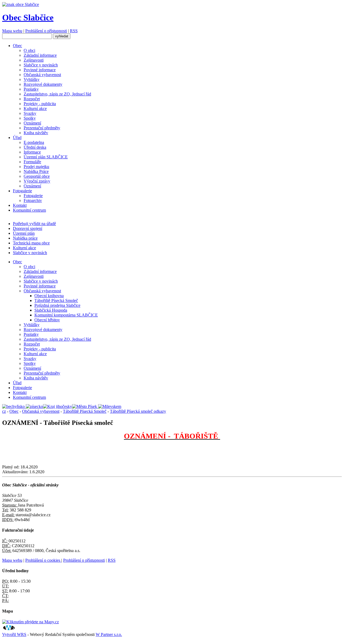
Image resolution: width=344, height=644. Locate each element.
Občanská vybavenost (42, 74)
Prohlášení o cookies (43, 560)
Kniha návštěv (36, 132)
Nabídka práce (25, 238)
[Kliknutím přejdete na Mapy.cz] (30, 622)
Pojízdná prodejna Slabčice (57, 305)
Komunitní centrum (29, 210)
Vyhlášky (32, 79)
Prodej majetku (36, 166)
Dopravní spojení (27, 228)
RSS (74, 31)
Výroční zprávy (37, 181)
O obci (29, 50)
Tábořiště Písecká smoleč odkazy (138, 411)
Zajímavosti (34, 60)
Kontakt (20, 205)
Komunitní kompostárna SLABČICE (66, 315)
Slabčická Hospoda (50, 310)
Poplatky (31, 89)
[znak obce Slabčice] (20, 4)
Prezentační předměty (42, 128)
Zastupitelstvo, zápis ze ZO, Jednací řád (57, 94)
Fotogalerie (22, 190)
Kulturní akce (35, 108)
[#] (14, 406)
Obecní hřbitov (47, 320)
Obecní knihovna (49, 295)
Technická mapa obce (31, 243)
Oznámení (32, 123)
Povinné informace (40, 69)
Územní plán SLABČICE (46, 157)
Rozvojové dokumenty (43, 84)
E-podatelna (34, 142)
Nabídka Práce (36, 171)
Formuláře (32, 161)
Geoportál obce (37, 176)
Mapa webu (12, 31)
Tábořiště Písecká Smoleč (56, 300)
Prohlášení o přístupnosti (46, 31)
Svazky (30, 113)
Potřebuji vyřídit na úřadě (34, 223)
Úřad (17, 137)
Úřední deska (35, 147)
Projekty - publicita (40, 103)
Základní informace (40, 55)
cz (4, 411)
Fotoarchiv (33, 200)
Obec (17, 45)
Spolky (30, 118)
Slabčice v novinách (41, 65)
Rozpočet (32, 99)
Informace (32, 152)
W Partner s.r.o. (109, 634)
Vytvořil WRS (14, 634)
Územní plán (24, 233)
